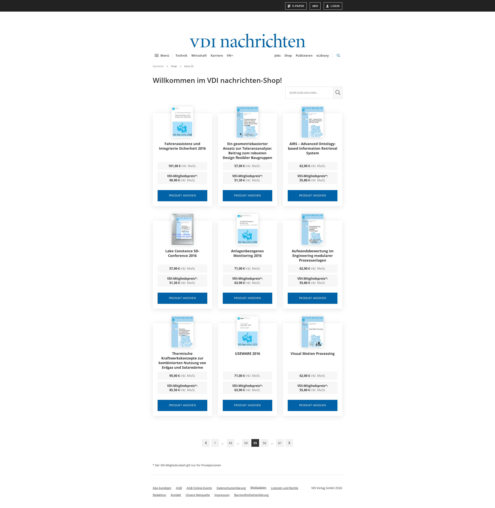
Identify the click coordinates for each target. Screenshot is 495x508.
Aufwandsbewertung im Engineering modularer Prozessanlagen (313, 255)
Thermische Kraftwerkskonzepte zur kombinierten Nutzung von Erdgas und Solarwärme (182, 360)
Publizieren (304, 55)
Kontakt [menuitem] (176, 495)
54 (246, 443)
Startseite (158, 66)
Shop (288, 55)
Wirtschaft (199, 55)
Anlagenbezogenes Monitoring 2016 (247, 253)
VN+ (230, 55)
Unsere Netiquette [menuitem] (198, 495)
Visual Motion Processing (313, 353)
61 (280, 443)
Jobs (278, 55)
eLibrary (323, 55)
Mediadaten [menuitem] (258, 487)
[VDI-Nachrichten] (247, 41)
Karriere (217, 55)
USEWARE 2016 (247, 353)
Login (335, 6)
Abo (315, 6)
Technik (181, 55)
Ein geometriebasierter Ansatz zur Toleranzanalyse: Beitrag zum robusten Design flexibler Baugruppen (247, 150)
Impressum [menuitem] (222, 495)
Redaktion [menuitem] (159, 495)
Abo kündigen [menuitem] (162, 488)
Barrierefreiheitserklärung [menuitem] (251, 495)
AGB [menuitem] (179, 488)
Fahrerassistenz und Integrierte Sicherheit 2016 (182, 146)
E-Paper (298, 6)
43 (230, 443)
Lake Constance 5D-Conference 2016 (182, 253)
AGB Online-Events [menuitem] (199, 488)
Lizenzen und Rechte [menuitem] (284, 488)
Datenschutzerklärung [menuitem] (231, 488)
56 (264, 443)
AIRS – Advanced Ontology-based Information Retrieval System (312, 148)
